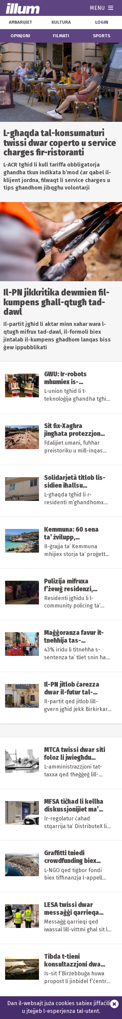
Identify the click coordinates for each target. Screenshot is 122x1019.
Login (101, 22)
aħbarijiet (20, 22)
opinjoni (20, 36)
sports (101, 36)
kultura (61, 22)
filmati (61, 36)
